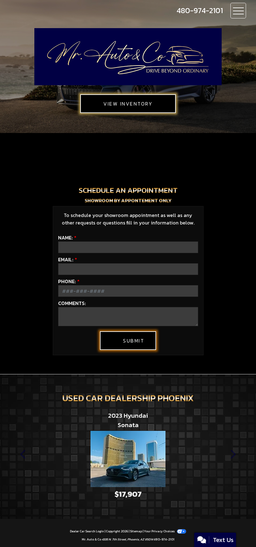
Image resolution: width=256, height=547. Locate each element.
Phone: (67, 281)
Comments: (72, 303)
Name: (65, 237)
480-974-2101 (164, 539)
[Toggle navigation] (238, 10)
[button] (23, 454)
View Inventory (128, 103)
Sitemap (136, 531)
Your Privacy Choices (159, 531)
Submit (133, 340)
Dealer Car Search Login (87, 531)
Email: (65, 259)
